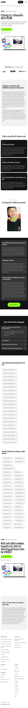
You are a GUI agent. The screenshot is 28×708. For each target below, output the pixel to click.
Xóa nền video (17, 645)
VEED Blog (3, 674)
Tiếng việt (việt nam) (5, 704)
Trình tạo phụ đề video (5, 652)
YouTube (16, 684)
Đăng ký (20, 2)
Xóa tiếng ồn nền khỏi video (20, 642)
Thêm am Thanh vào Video (6, 639)
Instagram (17, 691)
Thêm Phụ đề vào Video (6, 641)
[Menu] (26, 2)
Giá (1, 667)
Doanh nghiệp (4, 669)
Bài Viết (2, 677)
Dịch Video (3, 661)
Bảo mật (16, 669)
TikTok (16, 693)
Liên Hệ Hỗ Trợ (17, 676)
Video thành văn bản (5, 659)
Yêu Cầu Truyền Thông (19, 678)
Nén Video (3, 654)
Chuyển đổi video (4, 656)
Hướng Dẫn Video (4, 682)
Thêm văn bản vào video (6, 643)
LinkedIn (16, 686)
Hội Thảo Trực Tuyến (5, 679)
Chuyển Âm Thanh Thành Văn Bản (6, 647)
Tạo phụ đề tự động (5, 649)
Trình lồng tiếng (18, 647)
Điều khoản (17, 671)
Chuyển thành (9, 5)
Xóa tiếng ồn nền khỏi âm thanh (19, 640)
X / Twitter (17, 689)
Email (16, 696)
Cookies (16, 674)
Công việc (17, 667)
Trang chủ (3, 5)
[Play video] (14, 219)
